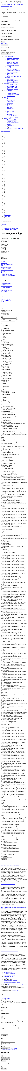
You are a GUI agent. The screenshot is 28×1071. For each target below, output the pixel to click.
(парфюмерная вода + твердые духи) (12, 490)
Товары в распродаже (8, 854)
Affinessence (5, 386)
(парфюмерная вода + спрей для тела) (12, 643)
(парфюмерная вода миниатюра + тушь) (13, 773)
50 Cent (4, 341)
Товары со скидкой (6, 267)
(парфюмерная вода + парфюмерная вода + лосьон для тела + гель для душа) (13, 810)
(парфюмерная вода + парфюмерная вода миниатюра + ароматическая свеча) (12, 822)
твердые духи (6, 449)
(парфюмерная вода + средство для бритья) (13, 830)
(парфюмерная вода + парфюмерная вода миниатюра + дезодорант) (12, 737)
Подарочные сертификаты (14, 76)
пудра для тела (6, 466)
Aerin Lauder (5, 380)
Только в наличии (7, 857)
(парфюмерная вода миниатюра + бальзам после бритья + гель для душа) (13, 743)
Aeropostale (5, 381)
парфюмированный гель (8, 463)
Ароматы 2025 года (12, 86)
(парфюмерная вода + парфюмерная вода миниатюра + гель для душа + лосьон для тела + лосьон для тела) (13, 784)
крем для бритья (6, 420)
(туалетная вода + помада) (9, 590)
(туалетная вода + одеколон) (9, 652)
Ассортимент (10, 79)
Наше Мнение (10, 108)
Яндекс (9, 98)
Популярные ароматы (12, 63)
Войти (2, 42)
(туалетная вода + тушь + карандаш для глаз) (14, 620)
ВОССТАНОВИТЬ (5, 1059)
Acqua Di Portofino (7, 361)
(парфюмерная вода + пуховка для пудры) (13, 594)
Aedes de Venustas (7, 378)
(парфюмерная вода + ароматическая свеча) (14, 709)
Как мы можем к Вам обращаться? (10, 1025)
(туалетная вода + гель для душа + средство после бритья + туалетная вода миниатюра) (13, 603)
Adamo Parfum (6, 369)
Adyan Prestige (6, 377)
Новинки (6, 83)
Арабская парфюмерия (13, 65)
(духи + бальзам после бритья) (10, 698)
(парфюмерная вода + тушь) (9, 585)
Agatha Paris (5, 391)
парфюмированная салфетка (10, 428)
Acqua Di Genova (6, 355)
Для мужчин (7, 216)
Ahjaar (4, 400)
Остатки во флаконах (12, 69)
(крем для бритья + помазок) (10, 715)
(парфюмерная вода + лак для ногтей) (12, 716)
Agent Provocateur (7, 395)
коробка (4, 549)
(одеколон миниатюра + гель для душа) (12, 621)
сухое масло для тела (7, 460)
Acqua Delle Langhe (7, 350)
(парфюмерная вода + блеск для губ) (12, 632)
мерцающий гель (7, 457)
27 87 (3, 336)
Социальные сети (11, 113)
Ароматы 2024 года (12, 87)
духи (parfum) (6, 411)
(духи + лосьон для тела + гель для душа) (13, 794)
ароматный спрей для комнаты (10, 454)
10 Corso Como (6, 325)
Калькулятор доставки (13, 94)
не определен (4, 45)
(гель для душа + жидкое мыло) (10, 527)
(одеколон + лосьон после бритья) (11, 535)
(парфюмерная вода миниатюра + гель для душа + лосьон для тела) (13, 574)
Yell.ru (8, 105)
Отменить (3, 1060)
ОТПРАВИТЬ (4, 1035)
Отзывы (6, 97)
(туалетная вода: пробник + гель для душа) (13, 479)
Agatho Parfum (6, 394)
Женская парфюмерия (4, 262)
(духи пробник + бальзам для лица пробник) (14, 662)
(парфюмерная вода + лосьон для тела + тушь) (14, 434)
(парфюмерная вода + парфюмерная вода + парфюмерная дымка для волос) (13, 834)
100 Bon (4, 327)
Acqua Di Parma (6, 358)
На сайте (9, 104)
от (1, 317)
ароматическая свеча (7, 412)
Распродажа (10, 60)
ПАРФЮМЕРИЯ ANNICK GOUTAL (8, 884)
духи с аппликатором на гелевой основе (13, 476)
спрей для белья (6, 729)
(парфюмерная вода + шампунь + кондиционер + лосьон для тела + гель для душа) (13, 685)
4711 (3, 339)
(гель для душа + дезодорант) (10, 829)
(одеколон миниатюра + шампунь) (11, 577)
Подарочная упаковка (12, 75)
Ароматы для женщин (13, 58)
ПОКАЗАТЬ (4, 859)
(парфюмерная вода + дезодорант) (11, 477)
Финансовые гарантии (13, 122)
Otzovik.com (10, 101)
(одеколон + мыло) (7, 529)
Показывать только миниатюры (10, 848)
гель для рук (5, 469)
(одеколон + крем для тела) (9, 600)
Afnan (4, 388)
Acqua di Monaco (6, 356)
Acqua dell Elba (6, 349)
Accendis (4, 347)
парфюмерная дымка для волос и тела (12, 499)
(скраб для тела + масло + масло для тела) (13, 488)
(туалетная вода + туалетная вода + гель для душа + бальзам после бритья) (13, 518)
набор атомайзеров (7, 725)
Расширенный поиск (6, 53)
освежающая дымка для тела (10, 459)
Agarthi (4, 389)
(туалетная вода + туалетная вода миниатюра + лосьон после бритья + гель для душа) (13, 817)
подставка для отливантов (9, 552)
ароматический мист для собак (10, 824)
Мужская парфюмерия (7, 264)
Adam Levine (5, 367)
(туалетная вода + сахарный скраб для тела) (14, 433)
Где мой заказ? (11, 96)
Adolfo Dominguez (7, 372)
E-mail (2, 1028)
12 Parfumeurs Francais (8, 330)
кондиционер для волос (8, 429)
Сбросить (3, 224)
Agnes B (4, 397)
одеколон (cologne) (7, 409)
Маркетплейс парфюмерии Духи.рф (17, 984)
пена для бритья (6, 422)
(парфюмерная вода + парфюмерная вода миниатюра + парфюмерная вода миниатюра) (13, 568)
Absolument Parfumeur (8, 345)
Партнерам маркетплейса (10, 980)
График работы (11, 125)
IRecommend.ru (11, 100)
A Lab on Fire (5, 342)
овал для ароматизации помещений (11, 509)
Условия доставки (11, 93)
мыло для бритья (6, 544)
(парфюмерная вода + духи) (9, 554)
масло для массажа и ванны (9, 474)
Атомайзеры (10, 67)
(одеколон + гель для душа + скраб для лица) (14, 697)
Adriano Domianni (7, 374)
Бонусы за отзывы (11, 115)
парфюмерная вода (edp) (8, 408)
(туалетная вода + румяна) (9, 581)
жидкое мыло (6, 641)
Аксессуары (10, 73)
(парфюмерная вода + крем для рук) (11, 526)
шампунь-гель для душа (8, 431)
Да (1, 50)
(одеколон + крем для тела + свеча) (11, 661)
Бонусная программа (12, 117)
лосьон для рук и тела (8, 471)
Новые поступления (12, 62)
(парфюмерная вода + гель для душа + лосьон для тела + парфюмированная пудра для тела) (14, 712)
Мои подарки (10, 111)
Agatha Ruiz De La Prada (8, 392)
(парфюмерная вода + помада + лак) (12, 612)
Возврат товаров (8, 978)
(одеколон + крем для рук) (9, 721)
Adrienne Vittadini (7, 375)
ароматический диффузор (9, 473)
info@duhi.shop (15, 990)
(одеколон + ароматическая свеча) (11, 812)
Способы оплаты (11, 91)
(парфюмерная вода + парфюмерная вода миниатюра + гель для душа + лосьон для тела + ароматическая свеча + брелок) (13, 753)
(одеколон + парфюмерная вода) (11, 761)
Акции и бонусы (8, 110)
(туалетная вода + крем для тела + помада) (13, 769)
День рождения (11, 114)
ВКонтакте (10, 103)
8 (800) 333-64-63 (13, 986)
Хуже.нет (9, 107)
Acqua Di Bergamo (7, 352)
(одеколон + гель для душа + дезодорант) (13, 550)
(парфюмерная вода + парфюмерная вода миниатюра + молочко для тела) (12, 596)
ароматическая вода (7, 480)
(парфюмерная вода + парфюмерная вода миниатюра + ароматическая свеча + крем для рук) (13, 635)
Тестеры (9, 66)
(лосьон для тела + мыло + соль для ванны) (13, 494)
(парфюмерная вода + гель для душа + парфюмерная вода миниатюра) (12, 719)
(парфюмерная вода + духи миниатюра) (13, 832)
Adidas (4, 370)
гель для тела (5, 419)
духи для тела (6, 487)
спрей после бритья (7, 462)
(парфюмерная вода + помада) (10, 579)
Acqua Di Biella (6, 353)
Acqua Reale (5, 366)
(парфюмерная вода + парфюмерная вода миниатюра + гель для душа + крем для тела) (12, 559)
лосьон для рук (6, 455)
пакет (3, 506)
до (1, 319)
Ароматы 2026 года (12, 84)
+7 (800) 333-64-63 (12, 4)
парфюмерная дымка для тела (10, 426)
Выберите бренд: (5, 131)
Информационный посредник (15, 128)
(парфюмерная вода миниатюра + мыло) (13, 820)
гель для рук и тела (7, 468)
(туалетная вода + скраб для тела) (11, 500)
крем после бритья (7, 465)
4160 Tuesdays (6, 338)
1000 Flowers (5, 328)
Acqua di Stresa (6, 364)
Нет (5, 50)
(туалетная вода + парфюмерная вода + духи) (14, 639)
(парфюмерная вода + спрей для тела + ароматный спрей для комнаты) (12, 778)
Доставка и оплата (9, 90)
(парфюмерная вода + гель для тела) (12, 677)
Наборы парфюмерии (12, 72)
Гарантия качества (5, 284)
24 (3, 334)
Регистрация (4, 43)
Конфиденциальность (9, 973)
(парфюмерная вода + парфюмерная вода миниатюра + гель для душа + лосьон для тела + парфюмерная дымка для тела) (13, 788)
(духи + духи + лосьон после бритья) (12, 664)
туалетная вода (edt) (7, 406)
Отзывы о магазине (6, 283)
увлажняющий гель (7, 485)
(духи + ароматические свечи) (10, 710)
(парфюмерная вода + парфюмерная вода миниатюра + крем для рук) (12, 571)
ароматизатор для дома (8, 414)
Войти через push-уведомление (9, 1049)
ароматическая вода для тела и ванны (12, 502)
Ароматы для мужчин (12, 59)
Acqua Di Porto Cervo (8, 359)
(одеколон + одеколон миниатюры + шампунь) (14, 448)
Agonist (4, 399)
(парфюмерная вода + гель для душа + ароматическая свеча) (12, 496)
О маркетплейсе (8, 118)
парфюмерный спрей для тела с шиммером (13, 647)
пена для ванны (6, 417)
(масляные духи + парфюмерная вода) (12, 638)
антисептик (5, 543)
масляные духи (6, 451)
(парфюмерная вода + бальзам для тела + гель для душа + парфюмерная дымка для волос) (14, 445)
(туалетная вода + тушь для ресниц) (11, 656)
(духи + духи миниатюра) (9, 805)
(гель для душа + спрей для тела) (11, 781)
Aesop (4, 383)
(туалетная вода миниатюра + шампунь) (13, 576)
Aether (4, 384)
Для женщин (7, 215)
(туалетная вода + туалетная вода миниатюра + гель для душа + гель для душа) (13, 654)
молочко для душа (7, 537)
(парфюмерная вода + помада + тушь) (12, 608)
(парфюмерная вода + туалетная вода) (12, 534)
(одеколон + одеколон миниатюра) (11, 727)
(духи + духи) (6, 541)
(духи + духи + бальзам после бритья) (12, 599)
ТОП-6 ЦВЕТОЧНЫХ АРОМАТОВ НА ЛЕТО (10, 865)
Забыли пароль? (5, 1048)
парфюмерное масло (7, 452)
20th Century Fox (6, 333)
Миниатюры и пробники (13, 70)
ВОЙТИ (3, 1046)
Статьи (9, 124)
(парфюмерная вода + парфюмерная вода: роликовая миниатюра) (13, 424)
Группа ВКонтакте (12, 121)
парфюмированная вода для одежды (12, 416)
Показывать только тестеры (9, 842)
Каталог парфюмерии (9, 56)
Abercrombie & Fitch (7, 344)
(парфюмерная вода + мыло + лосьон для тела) (14, 508)
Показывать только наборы (9, 845)
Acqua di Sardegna (7, 363)
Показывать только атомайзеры (10, 851)
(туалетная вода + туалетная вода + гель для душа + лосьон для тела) (13, 524)
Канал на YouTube (11, 120)
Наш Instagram (4, 302)
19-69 (3, 331)
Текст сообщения (5, 1033)
